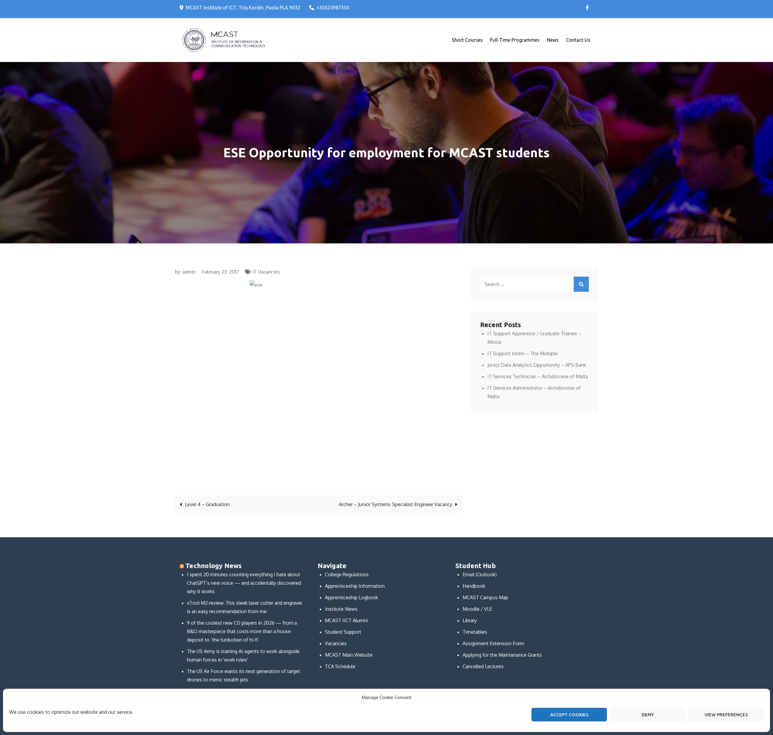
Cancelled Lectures (483, 666)
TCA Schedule (340, 666)
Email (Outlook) (480, 574)
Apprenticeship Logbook (351, 597)
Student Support (343, 632)
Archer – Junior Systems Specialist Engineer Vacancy (395, 504)
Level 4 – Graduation (207, 504)
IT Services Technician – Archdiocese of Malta (537, 376)
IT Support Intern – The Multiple (522, 353)
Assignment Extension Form (493, 643)
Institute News (341, 609)
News (553, 40)
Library (470, 620)
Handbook (474, 586)
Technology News (213, 565)
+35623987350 (332, 7)
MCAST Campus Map (485, 597)
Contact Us (578, 40)
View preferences (726, 714)
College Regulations (347, 574)
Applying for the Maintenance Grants (502, 655)
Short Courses (467, 40)
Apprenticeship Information (355, 586)
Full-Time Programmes (515, 40)
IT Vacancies (266, 272)
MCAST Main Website (349, 655)
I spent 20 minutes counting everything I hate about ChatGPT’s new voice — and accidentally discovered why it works (244, 582)
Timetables (475, 632)
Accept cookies (569, 714)
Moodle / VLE (477, 609)
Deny (648, 714)
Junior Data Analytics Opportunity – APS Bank (536, 365)
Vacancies (336, 643)
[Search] (581, 284)
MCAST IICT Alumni (346, 620)
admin (189, 272)
